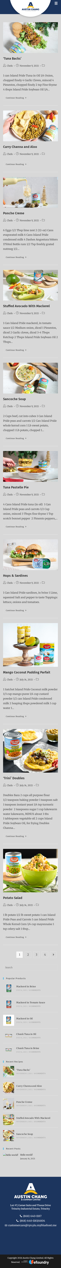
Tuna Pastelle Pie (16, 487)
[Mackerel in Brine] (8, 988)
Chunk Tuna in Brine (27, 1048)
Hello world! (26, 1154)
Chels (10, 65)
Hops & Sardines (15, 576)
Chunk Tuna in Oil (26, 1034)
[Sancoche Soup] (8, 1135)
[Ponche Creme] (8, 1103)
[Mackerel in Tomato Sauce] (8, 1004)
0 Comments (35, 990)
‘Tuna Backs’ (12, 58)
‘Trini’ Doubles (14, 778)
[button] (56, 3)
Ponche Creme (13, 213)
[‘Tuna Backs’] (8, 1071)
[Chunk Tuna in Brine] (8, 1050)
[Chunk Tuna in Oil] (8, 1036)
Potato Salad (12, 898)
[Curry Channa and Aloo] (8, 1087)
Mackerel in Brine (26, 986)
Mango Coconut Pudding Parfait (26, 672)
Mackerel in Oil (24, 1018)
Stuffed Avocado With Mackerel (26, 306)
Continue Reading (17, 97)
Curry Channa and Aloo (20, 147)
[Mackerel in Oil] (8, 1020)
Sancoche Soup (14, 399)
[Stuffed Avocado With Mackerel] (8, 1119)
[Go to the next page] (53, 954)
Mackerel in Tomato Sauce (30, 1002)
